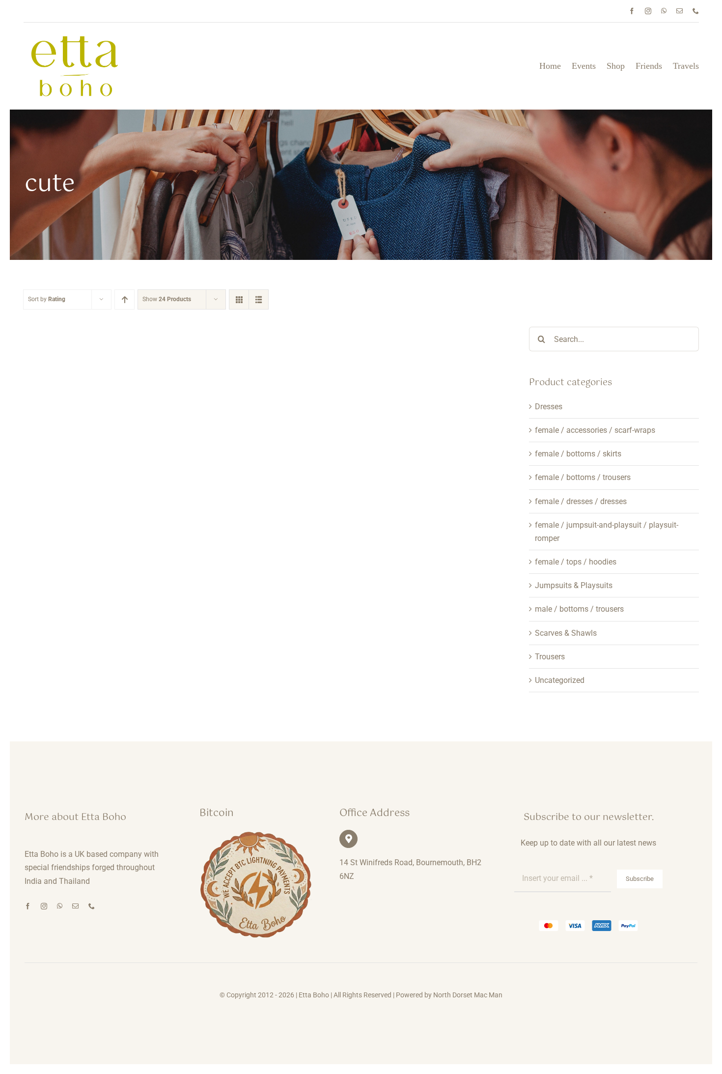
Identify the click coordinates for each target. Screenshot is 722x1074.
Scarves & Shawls (566, 633)
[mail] (679, 11)
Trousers (550, 656)
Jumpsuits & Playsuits (573, 585)
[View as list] (258, 299)
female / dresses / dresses (581, 501)
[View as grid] (239, 299)
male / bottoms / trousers (579, 609)
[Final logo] (75, 39)
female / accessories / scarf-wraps (595, 430)
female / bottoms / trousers (583, 477)
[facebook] (632, 11)
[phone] (696, 11)
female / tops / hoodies (575, 561)
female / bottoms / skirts (578, 453)
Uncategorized (559, 680)
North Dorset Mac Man (467, 995)
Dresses (548, 406)
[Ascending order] (124, 299)
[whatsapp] (663, 11)
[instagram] (648, 11)
